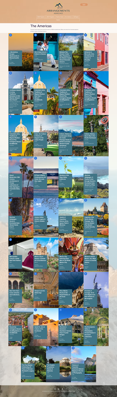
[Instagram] (55, 391)
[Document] (7, 36)
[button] (41, 17)
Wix (74, 393)
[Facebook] (62, 391)
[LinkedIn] (59, 391)
